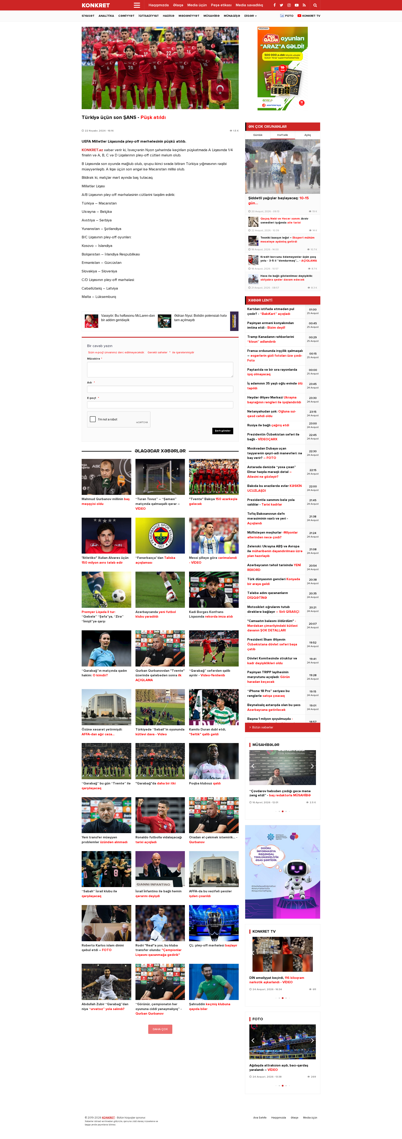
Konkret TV (311, 15)
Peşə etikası (221, 5)
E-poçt (91, 398)
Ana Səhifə (260, 1117)
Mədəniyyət (189, 15)
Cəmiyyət (126, 15)
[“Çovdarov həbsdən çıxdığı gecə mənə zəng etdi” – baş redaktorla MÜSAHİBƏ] (282, 767)
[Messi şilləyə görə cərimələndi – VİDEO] (214, 536)
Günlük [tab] (257, 135)
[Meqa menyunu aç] (137, 5)
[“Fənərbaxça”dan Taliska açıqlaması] (160, 536)
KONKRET (108, 1117)
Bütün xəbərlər (262, 727)
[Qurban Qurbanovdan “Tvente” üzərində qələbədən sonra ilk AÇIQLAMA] (160, 648)
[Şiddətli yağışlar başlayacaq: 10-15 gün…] (282, 166)
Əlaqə (178, 5)
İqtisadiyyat (149, 15)
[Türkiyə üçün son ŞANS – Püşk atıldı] (160, 68)
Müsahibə (212, 15)
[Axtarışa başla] (315, 5)
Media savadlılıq (249, 5)
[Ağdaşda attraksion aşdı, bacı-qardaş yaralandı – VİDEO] (282, 1041)
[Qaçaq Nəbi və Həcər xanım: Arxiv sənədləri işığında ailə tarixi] (253, 222)
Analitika (106, 15)
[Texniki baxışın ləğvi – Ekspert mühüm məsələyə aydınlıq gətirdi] (253, 241)
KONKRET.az (92, 150)
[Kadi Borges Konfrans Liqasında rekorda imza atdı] (214, 590)
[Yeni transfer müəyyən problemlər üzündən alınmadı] (106, 815)
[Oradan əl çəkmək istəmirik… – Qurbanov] (214, 815)
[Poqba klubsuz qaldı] (214, 761)
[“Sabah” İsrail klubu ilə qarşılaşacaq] (106, 869)
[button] (311, 766)
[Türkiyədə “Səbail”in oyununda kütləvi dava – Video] (160, 707)
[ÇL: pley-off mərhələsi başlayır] (214, 923)
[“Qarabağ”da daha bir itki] (160, 761)
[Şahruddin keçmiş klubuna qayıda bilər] (214, 982)
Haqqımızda (159, 5)
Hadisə (168, 15)
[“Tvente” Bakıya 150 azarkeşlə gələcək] (214, 477)
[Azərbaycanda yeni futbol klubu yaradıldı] (160, 590)
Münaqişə (232, 15)
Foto (289, 15)
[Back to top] (390, 1127)
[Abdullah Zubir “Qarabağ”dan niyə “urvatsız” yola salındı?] (106, 982)
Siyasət (88, 15)
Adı (89, 382)
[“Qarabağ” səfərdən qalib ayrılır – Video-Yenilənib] (214, 648)
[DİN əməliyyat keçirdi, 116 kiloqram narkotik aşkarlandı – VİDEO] (282, 954)
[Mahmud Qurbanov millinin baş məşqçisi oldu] (106, 477)
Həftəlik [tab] (282, 135)
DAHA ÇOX (160, 1029)
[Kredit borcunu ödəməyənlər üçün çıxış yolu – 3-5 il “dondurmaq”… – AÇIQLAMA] (253, 260)
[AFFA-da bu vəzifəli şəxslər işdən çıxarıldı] (214, 869)
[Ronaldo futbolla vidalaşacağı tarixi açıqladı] (160, 815)
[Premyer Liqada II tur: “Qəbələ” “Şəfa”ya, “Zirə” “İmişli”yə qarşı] (106, 590)
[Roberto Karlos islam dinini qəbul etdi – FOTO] (106, 923)
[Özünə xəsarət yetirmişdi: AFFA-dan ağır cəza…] (106, 707)
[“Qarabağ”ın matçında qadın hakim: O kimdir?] (106, 648)
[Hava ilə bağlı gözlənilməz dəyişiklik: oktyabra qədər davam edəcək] (253, 279)
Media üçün (197, 5)
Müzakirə (93, 358)
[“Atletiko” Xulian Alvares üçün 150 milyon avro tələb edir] (106, 536)
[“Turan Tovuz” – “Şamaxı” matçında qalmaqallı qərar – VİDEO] (160, 477)
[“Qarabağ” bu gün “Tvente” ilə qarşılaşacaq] (106, 761)
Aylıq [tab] (307, 135)
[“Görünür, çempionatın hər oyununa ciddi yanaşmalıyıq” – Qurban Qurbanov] (160, 982)
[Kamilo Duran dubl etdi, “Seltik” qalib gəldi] (214, 707)
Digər (249, 15)
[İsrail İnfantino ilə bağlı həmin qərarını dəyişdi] (160, 869)
